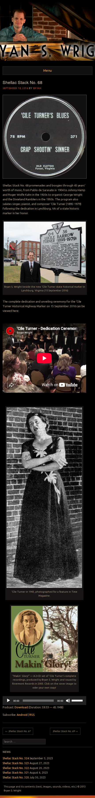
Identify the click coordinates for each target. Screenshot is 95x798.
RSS (32, 714)
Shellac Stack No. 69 (65, 731)
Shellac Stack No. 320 (16, 777)
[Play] (8, 700)
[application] (44, 700)
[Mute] (68, 700)
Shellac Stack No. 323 (16, 763)
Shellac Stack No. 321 (16, 772)
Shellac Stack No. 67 (17, 731)
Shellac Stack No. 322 (16, 768)
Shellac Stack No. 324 (16, 758)
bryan (37, 88)
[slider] (78, 700)
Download (21, 707)
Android (22, 714)
